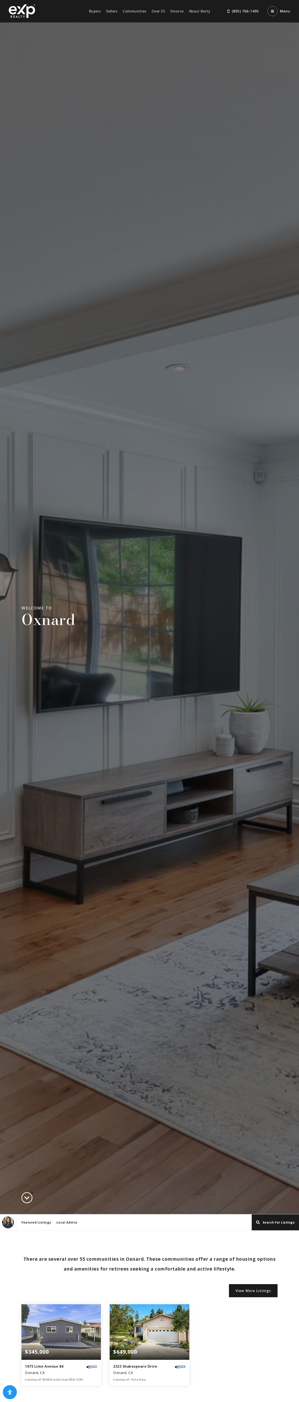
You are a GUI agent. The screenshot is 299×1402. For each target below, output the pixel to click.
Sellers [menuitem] (112, 11)
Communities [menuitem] (134, 11)
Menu (285, 11)
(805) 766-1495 (245, 11)
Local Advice (66, 1222)
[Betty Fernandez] (8, 1222)
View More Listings (253, 1290)
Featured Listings (36, 1222)
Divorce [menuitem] (177, 11)
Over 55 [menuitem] (158, 11)
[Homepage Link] (22, 10)
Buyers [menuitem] (95, 11)
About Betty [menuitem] (199, 11)
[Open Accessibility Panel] (10, 1392)
